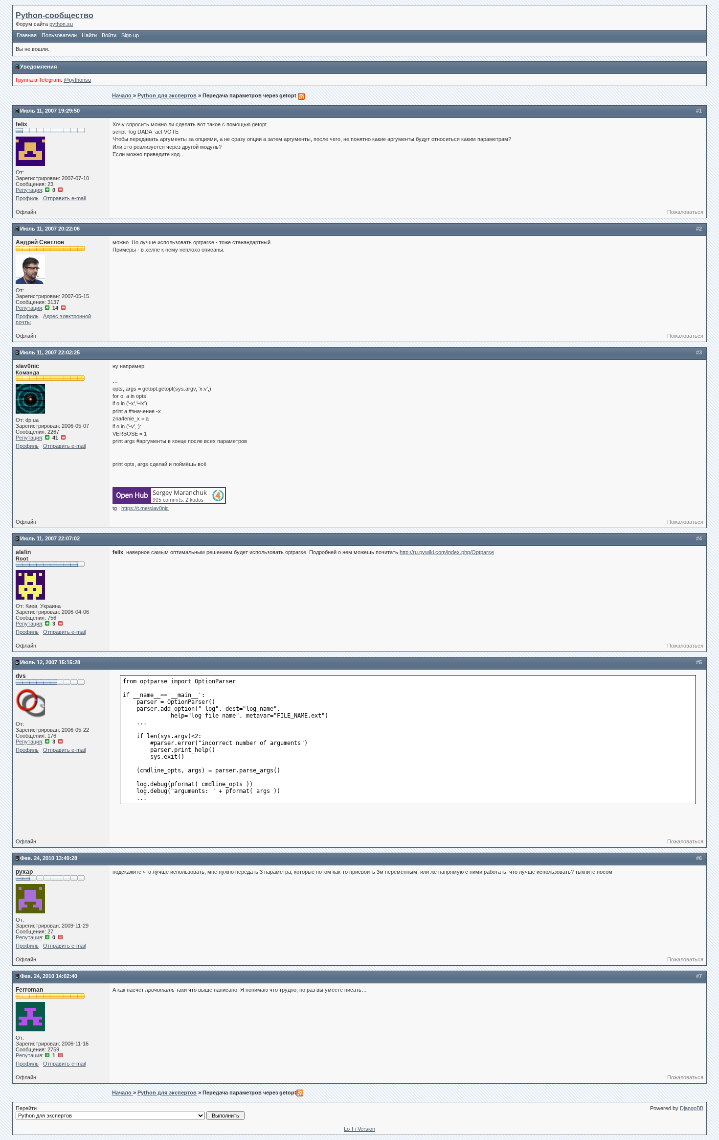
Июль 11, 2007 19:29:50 (50, 111)
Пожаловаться (685, 212)
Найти (89, 35)
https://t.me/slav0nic (145, 508)
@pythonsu (77, 80)
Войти (109, 35)
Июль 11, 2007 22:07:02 (50, 538)
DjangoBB (691, 1108)
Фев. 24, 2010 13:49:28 (48, 858)
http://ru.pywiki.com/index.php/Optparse (447, 552)
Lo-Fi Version (359, 1129)
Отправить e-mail (64, 198)
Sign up (130, 35)
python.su (61, 24)
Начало (122, 95)
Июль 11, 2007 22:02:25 (50, 352)
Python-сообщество (54, 15)
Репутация (29, 190)
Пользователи (59, 35)
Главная (27, 35)
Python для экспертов (167, 95)
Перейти (26, 1108)
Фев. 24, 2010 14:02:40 (48, 976)
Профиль (27, 198)
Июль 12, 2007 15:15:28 (50, 662)
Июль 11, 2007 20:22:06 (50, 229)
